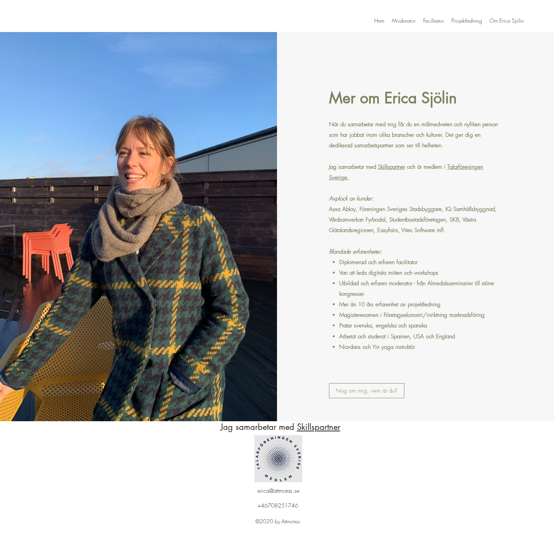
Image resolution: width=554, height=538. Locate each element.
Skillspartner (391, 167)
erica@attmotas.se (278, 491)
